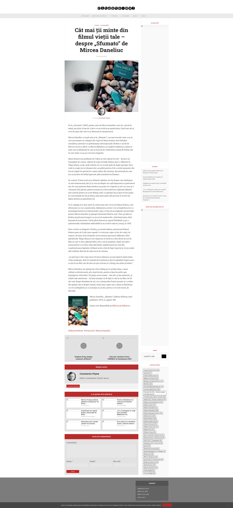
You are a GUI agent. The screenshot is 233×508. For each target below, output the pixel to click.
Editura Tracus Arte (151, 427)
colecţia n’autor (150, 397)
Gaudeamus (156, 440)
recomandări (125, 16)
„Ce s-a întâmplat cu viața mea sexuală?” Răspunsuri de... (126, 412)
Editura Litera (149, 416)
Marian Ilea (148, 454)
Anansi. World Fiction (151, 370)
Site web (116, 461)
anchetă (147, 373)
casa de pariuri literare (151, 389)
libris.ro (115, 305)
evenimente (114, 16)
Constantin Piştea (104, 118)
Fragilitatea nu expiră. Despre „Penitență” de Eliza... (89, 412)
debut (147, 399)
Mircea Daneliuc (103, 330)
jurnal (147, 446)
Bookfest (148, 384)
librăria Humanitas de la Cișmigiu (154, 451)
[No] (227, 505)
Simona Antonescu (150, 467)
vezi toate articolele (73, 386)
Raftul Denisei (149, 465)
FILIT (147, 440)
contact (143, 16)
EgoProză (159, 435)
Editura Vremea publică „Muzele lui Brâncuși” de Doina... (90, 401)
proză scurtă (158, 459)
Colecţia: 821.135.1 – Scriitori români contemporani (154, 393)
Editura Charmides (150, 407)
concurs (161, 397)
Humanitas (148, 443)
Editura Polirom (76, 330)
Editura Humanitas (151, 410)
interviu (158, 443)
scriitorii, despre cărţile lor (99, 16)
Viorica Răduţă (122, 405)
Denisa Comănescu (159, 399)
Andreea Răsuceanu (151, 375)
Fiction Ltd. (159, 437)
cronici (96, 25)
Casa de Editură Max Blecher (153, 386)
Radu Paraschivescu (151, 462)
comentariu (71, 442)
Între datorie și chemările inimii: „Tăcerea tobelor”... (126, 422)
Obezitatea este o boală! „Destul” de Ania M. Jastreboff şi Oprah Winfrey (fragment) (154, 198)
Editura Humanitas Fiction (153, 413)
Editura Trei (149, 429)
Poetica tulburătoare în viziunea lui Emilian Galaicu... (125, 401)
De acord (167, 505)
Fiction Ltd (89, 330)
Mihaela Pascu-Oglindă (89, 416)
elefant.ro (126, 305)
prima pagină (85, 16)
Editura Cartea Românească (153, 402)
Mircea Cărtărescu (150, 457)
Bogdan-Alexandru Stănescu (153, 381)
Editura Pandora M (150, 421)
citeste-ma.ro (86, 405)
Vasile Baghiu (149, 470)
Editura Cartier (149, 405)
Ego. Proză (148, 435)
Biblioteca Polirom (151, 378)
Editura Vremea (150, 432)
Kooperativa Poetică (151, 448)
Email (93, 461)
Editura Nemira (150, 418)
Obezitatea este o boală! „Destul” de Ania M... (89, 422)
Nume (69, 461)
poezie (135, 16)
